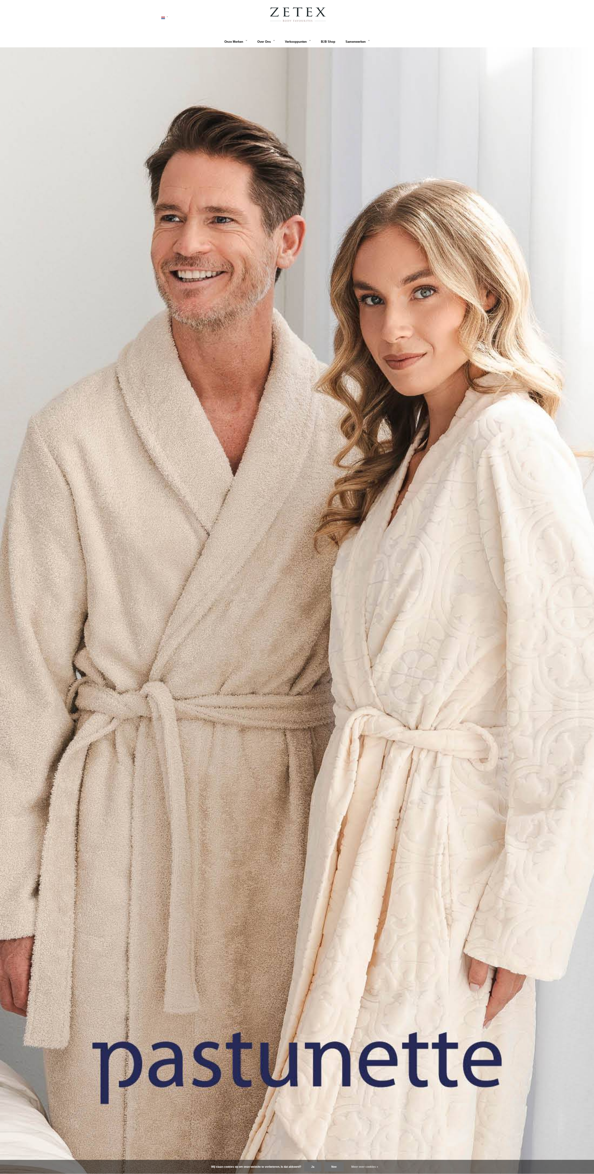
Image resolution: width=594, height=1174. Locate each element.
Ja (312, 1166)
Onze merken (233, 42)
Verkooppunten (296, 42)
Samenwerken (355, 42)
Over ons (264, 42)
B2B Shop (328, 42)
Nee (334, 1166)
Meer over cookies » (364, 1166)
